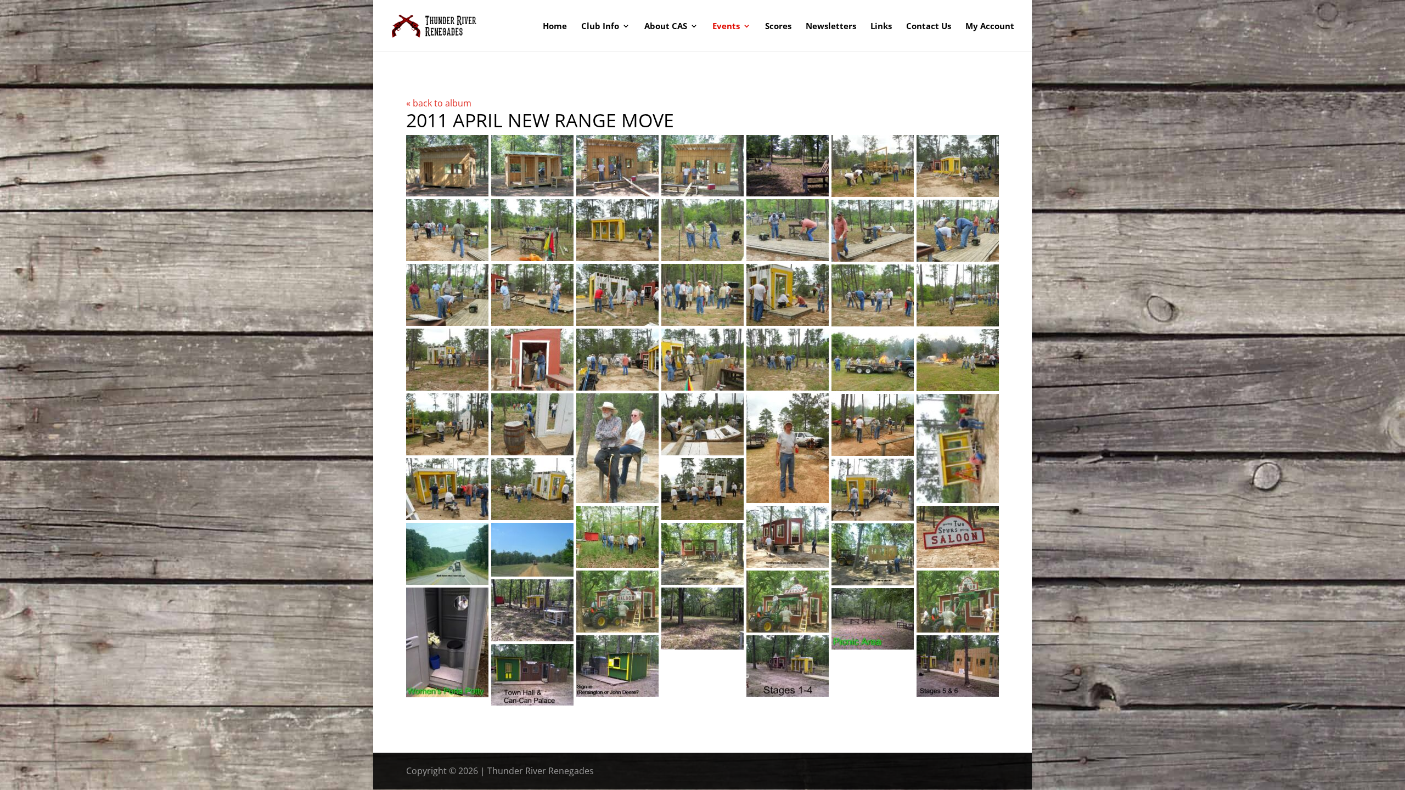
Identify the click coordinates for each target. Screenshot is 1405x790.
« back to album (438, 103)
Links (881, 26)
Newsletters (831, 26)
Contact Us (928, 26)
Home (555, 26)
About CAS (665, 26)
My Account (989, 26)
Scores (778, 26)
